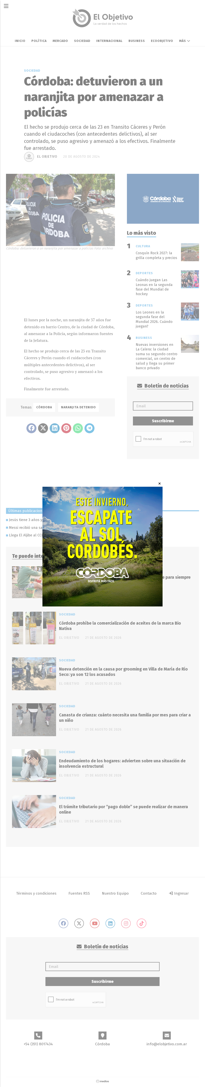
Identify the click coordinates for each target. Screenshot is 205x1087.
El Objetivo (47, 156)
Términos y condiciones (36, 893)
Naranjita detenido (78, 407)
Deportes (144, 273)
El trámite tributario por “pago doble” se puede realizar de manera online (123, 809)
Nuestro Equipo (115, 893)
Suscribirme (163, 421)
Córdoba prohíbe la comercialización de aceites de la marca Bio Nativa (120, 626)
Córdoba (44, 407)
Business (137, 41)
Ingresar (181, 893)
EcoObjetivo (162, 41)
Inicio (20, 41)
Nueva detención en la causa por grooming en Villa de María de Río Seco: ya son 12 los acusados (123, 672)
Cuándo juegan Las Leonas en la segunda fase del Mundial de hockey (154, 287)
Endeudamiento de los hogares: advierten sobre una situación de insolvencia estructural (122, 763)
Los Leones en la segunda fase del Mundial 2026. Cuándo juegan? (154, 319)
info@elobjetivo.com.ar (167, 1044)
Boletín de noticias (166, 386)
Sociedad (82, 41)
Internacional (109, 41)
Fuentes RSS (79, 893)
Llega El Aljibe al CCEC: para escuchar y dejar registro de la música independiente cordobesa (86, 535)
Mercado (60, 41)
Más (183, 41)
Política (39, 41)
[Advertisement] (69, 283)
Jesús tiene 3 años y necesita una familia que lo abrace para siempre (66, 520)
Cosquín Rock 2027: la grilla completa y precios (156, 255)
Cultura (143, 246)
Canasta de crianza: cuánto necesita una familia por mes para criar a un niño (125, 717)
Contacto (149, 893)
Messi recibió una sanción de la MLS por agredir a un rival (57, 527)
